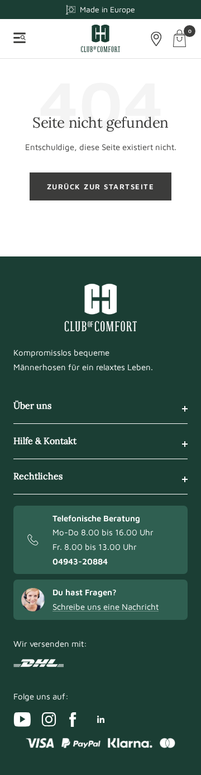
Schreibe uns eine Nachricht (105, 606)
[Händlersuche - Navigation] (156, 38)
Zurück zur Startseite (101, 186)
